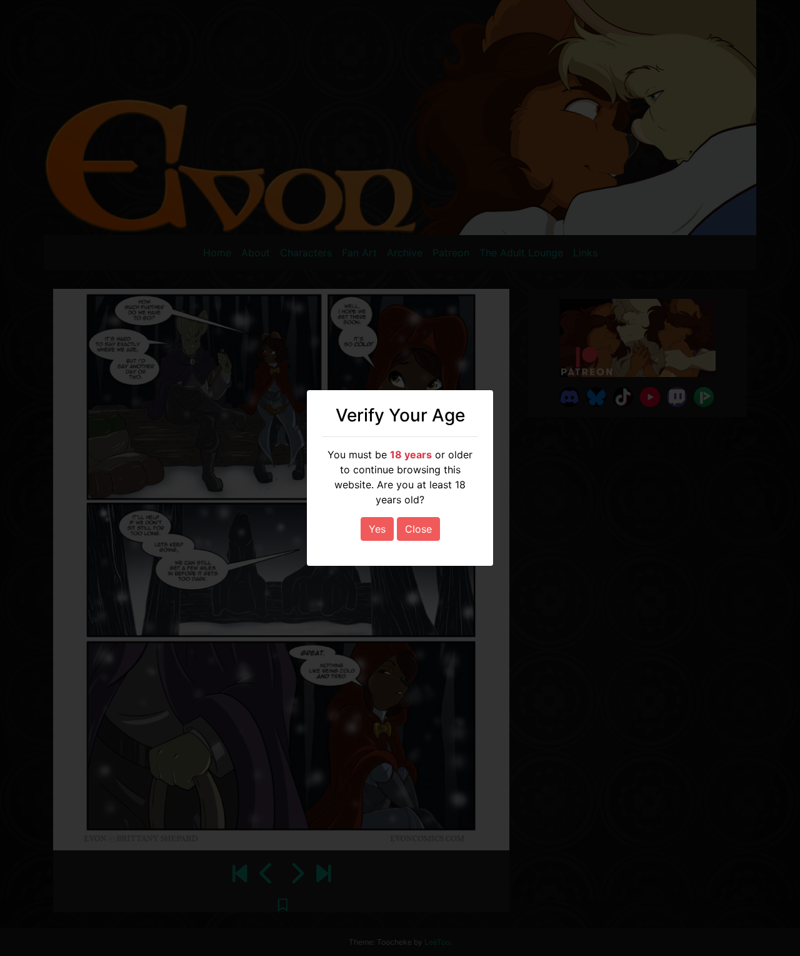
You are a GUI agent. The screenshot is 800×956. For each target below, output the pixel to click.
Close (418, 529)
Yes (377, 529)
